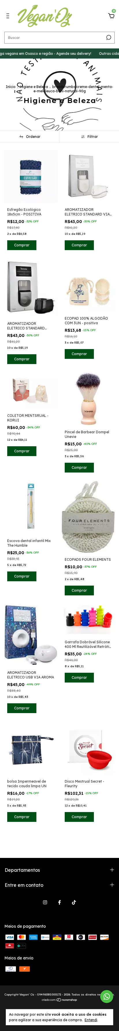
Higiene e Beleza (34, 87)
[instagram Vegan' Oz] (45, 902)
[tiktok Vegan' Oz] (74, 902)
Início (11, 87)
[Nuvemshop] (60, 1000)
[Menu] (8, 16)
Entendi (91, 1020)
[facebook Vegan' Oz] (59, 902)
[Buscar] (108, 37)
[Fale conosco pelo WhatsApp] (106, 996)
